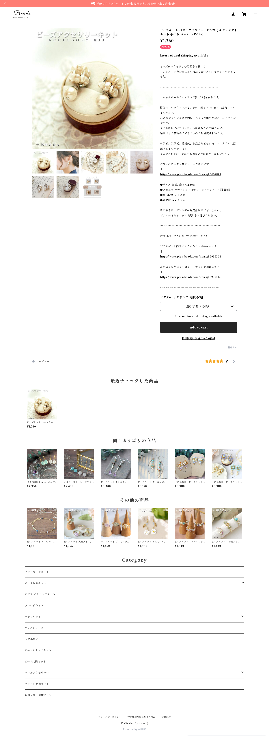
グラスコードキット (37, 572)
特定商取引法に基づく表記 (142, 716)
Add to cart (199, 327)
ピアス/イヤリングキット (40, 594)
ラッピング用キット (37, 684)
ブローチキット (34, 605)
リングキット (33, 616)
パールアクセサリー (37, 672)
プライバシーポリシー (110, 716)
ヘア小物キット (34, 639)
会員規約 (166, 716)
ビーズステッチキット (38, 650)
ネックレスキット (35, 583)
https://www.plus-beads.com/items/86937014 (190, 277)
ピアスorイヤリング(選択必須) (181, 297)
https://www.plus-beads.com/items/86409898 (190, 174)
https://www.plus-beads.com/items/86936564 (190, 256)
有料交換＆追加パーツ (38, 695)
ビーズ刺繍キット (35, 661)
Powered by (130, 729)
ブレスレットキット (37, 628)
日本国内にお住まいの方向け (198, 338)
